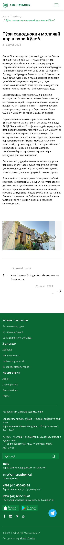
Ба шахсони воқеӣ (12, 332)
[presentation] (8, 235)
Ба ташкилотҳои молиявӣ (17, 337)
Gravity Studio (27, 538)
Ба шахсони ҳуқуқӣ (13, 326)
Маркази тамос (11, 355)
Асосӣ (5, 16)
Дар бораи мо (10, 384)
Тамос (6, 395)
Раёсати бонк (10, 390)
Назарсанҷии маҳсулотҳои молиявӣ (22, 411)
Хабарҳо (17, 16)
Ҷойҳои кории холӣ (13, 361)
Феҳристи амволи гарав (15, 366)
